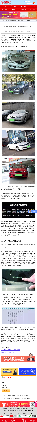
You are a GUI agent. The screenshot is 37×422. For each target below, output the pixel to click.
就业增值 (4, 9)
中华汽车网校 (12, 21)
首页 (4, 6)
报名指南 (23, 6)
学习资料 (27, 21)
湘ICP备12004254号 (29, 408)
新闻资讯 (23, 9)
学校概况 (32, 9)
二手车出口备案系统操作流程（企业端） (18, 395)
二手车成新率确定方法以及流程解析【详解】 (19, 399)
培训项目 (13, 6)
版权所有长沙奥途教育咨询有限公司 (13, 408)
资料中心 (32, 6)
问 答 (13, 9)
